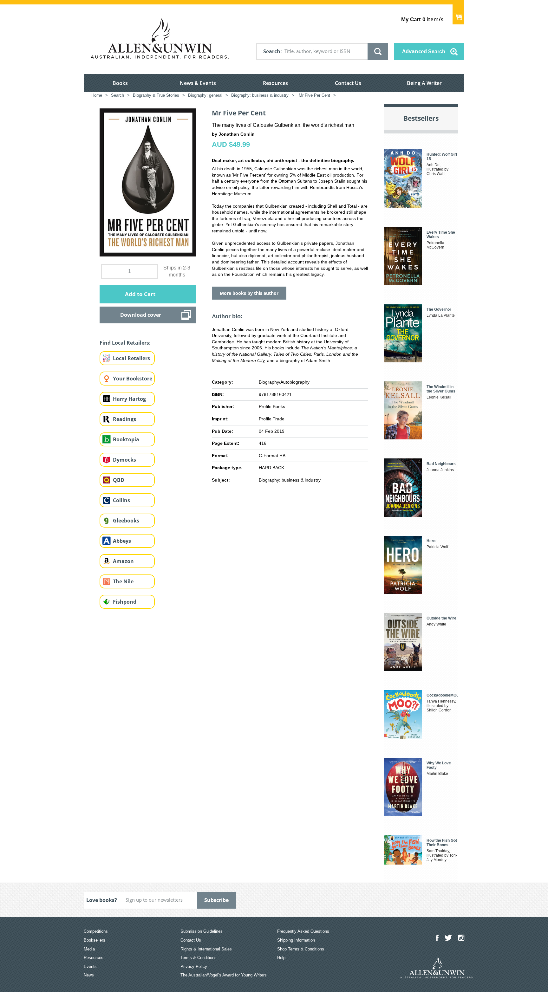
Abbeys (122, 540)
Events (90, 966)
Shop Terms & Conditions (300, 949)
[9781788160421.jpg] (148, 182)
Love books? (101, 900)
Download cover (140, 314)
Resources (275, 83)
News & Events (198, 83)
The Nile (123, 581)
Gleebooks (126, 520)
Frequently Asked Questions (303, 931)
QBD (118, 480)
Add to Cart (140, 294)
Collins (121, 500)
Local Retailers (131, 358)
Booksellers (94, 940)
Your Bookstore (132, 378)
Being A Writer (424, 83)
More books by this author (249, 293)
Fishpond (124, 601)
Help (281, 957)
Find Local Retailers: (125, 342)
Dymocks (124, 459)
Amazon (123, 561)
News (89, 975)
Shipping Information (296, 940)
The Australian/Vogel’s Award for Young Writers (223, 975)
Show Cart (458, 14)
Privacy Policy (193, 966)
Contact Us (348, 83)
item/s (422, 19)
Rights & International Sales (206, 949)
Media (89, 949)
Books (120, 83)
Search (271, 51)
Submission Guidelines (201, 931)
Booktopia (126, 439)
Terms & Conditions (198, 957)
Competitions (96, 931)
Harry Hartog (129, 398)
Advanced (423, 51)
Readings (124, 419)
